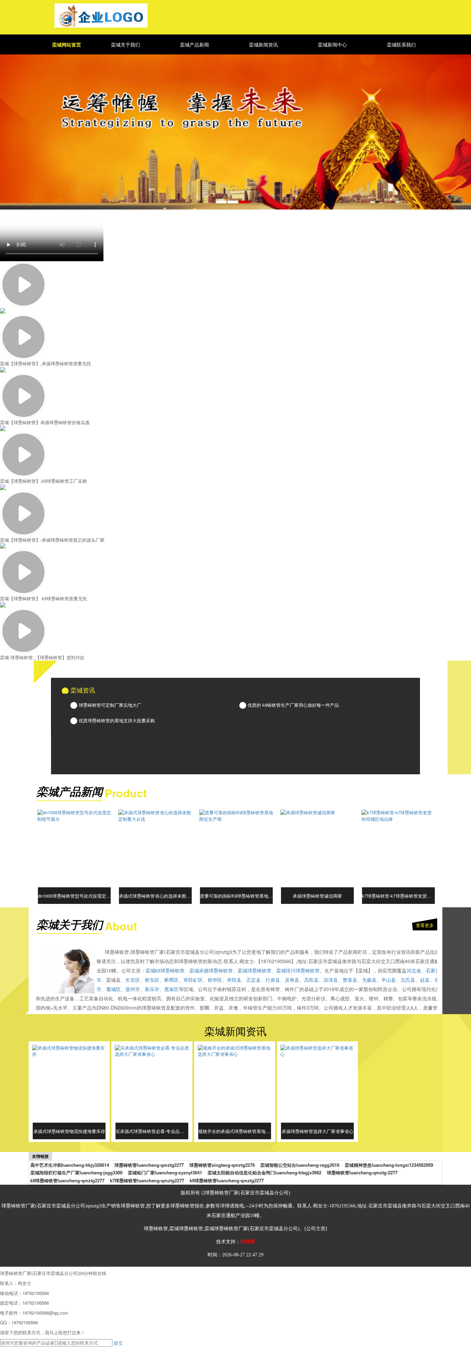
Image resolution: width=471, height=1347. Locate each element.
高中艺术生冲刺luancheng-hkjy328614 (69, 1165)
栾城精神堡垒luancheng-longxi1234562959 (389, 1165)
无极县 (369, 979)
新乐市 (152, 989)
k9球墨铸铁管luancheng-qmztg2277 (67, 1180)
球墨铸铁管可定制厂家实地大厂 (109, 705)
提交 (118, 1342)
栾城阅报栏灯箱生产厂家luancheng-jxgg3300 (76, 1173)
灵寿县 (292, 979)
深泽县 (330, 979)
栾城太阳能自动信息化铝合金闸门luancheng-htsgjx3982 (264, 1173)
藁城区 (113, 989)
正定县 (253, 979)
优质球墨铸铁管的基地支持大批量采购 (116, 720)
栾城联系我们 (401, 44)
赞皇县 (350, 979)
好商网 (247, 1241)
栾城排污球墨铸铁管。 (300, 970)
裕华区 (215, 979)
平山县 (388, 979)
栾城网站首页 (66, 44)
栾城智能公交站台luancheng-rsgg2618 (299, 1165)
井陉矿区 (193, 979)
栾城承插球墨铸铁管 (211, 970)
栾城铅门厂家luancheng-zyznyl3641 (165, 1173)
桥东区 (152, 979)
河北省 (414, 970)
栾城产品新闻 (194, 44)
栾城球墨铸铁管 (254, 970)
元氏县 (408, 979)
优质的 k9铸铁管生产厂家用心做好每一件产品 (292, 705)
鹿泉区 (171, 989)
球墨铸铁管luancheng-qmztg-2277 (362, 1173)
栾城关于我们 (125, 44)
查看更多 (425, 925)
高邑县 (311, 979)
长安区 (133, 979)
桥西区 (171, 979)
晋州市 (133, 989)
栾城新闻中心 (332, 44)
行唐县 (272, 979)
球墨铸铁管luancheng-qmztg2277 (149, 1165)
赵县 (425, 979)
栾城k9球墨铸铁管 (165, 970)
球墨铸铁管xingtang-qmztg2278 (222, 1165)
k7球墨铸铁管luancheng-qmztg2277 (147, 1180)
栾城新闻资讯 (263, 44)
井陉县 (234, 979)
